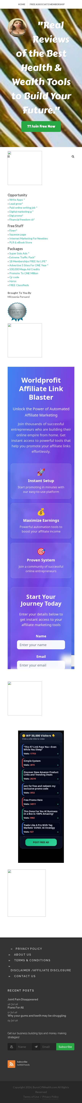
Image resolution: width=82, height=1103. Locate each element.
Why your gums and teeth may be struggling (37, 1015)
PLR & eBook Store (20, 242)
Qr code (14, 277)
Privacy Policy (29, 948)
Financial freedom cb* (22, 219)
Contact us (25, 976)
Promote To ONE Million (23, 273)
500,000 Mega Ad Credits (24, 269)
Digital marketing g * (21, 211)
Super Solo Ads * (19, 253)
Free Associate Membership (47, 4)
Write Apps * (17, 199)
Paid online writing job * (23, 207)
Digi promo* (16, 215)
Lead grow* (16, 203)
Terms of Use (31, 1096)
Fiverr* (13, 230)
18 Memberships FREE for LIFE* (28, 261)
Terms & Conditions (32, 960)
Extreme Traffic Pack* (22, 257)
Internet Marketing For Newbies (28, 238)
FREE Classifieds (19, 285)
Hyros (12, 281)
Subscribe (65, 1046)
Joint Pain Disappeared (23, 999)
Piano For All (16, 1007)
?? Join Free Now (41, 126)
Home (21, 4)
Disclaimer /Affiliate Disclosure (41, 970)
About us (22, 954)
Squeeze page (17, 234)
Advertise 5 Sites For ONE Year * (28, 265)
